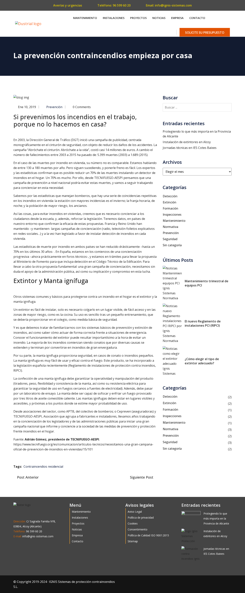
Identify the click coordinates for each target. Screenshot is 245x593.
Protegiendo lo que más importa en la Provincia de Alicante (216, 518)
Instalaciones (113, 18)
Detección (170, 196)
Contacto (197, 18)
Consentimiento (137, 529)
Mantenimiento (85, 18)
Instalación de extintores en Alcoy (187, 142)
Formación (170, 208)
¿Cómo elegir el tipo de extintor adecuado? (202, 361)
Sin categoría (172, 245)
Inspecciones (172, 214)
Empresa (177, 18)
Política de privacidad (141, 517)
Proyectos (138, 18)
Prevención (54, 107)
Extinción (169, 202)
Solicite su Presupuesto (204, 32)
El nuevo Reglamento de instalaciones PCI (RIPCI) (203, 323)
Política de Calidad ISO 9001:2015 (148, 535)
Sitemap (133, 541)
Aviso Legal (135, 511)
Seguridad (170, 239)
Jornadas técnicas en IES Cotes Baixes (189, 148)
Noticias (158, 18)
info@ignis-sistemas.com (173, 5)
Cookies (133, 523)
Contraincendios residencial (43, 466)
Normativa (170, 227)
